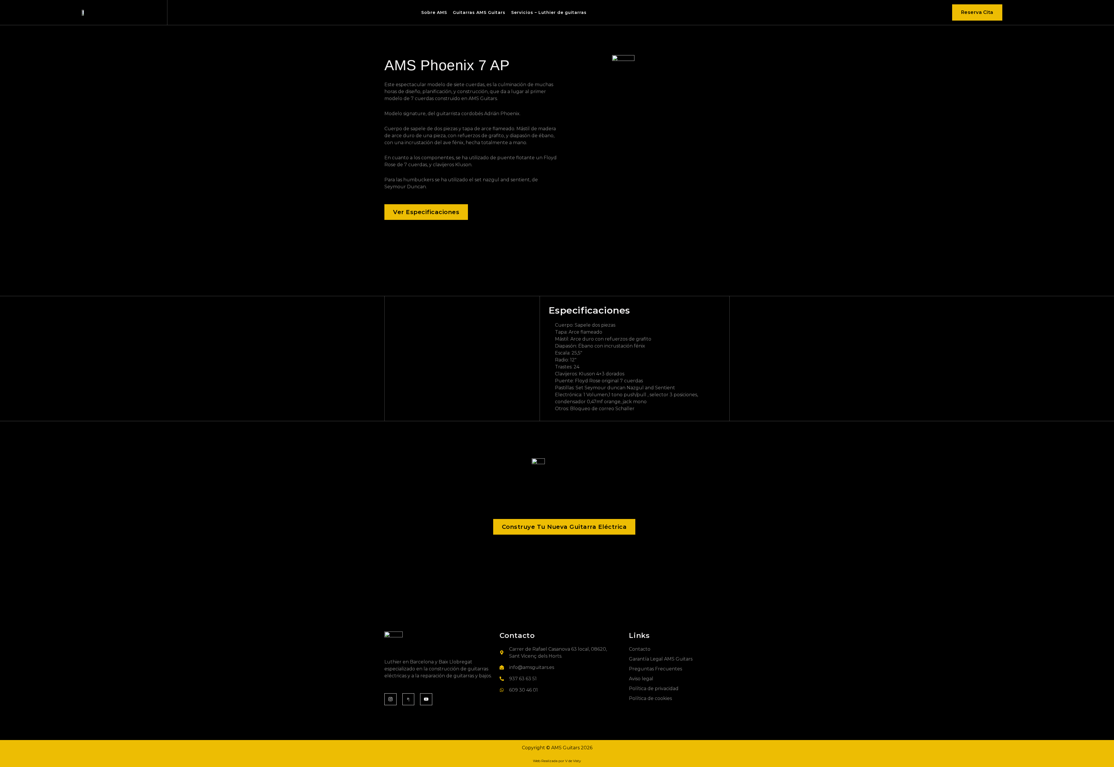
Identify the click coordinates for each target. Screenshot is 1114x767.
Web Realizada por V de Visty (557, 761)
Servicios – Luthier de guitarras (549, 12)
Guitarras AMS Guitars (479, 12)
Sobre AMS (434, 12)
